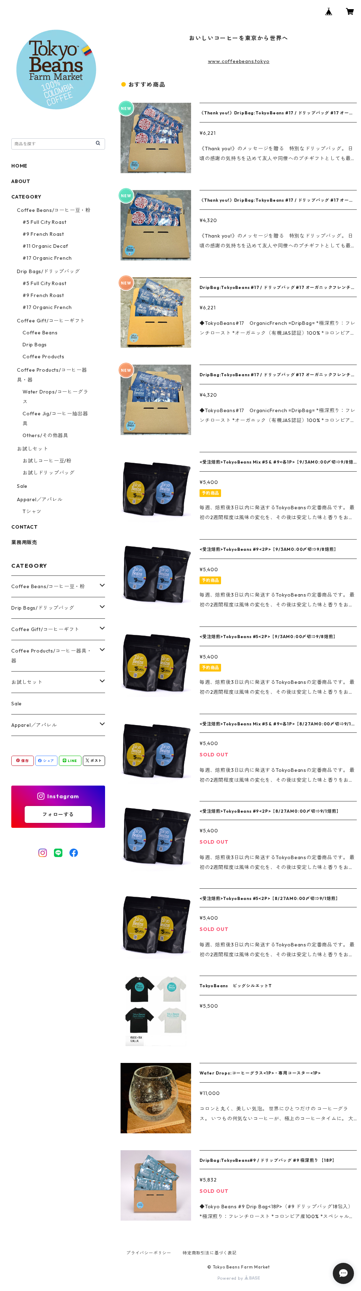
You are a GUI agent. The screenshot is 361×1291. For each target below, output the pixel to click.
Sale (22, 486)
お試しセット (32, 449)
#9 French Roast (43, 234)
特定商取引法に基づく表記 (210, 1252)
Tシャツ (32, 511)
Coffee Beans (40, 332)
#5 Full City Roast (44, 222)
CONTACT (24, 527)
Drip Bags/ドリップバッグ (48, 271)
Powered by (231, 1278)
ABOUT (20, 181)
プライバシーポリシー (148, 1252)
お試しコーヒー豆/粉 (47, 461)
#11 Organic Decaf (45, 246)
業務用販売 (24, 542)
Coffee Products (44, 356)
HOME (19, 166)
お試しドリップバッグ (49, 473)
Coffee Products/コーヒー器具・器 (51, 656)
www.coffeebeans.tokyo (239, 61)
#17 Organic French (47, 258)
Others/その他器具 (45, 435)
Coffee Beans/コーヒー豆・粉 (54, 210)
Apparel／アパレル (40, 499)
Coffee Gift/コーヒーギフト (51, 320)
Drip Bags (35, 344)
